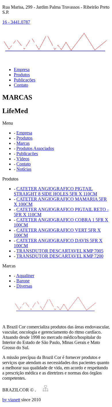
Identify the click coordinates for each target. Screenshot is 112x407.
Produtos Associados (35, 148)
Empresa (22, 69)
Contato (21, 85)
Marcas (23, 143)
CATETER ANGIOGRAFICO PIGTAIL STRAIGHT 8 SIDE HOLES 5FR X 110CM (55, 191)
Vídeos (22, 158)
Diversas (24, 286)
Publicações (24, 79)
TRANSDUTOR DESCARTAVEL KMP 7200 (59, 256)
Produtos (22, 74)
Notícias (23, 169)
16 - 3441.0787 (16, 22)
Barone (23, 280)
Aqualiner (25, 275)
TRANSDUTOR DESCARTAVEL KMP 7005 (59, 250)
